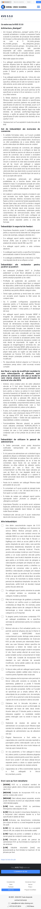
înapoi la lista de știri (8, 860)
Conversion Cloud (30, 882)
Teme (10, 884)
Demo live (11, 890)
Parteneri (11, 887)
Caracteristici (11, 882)
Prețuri (30, 887)
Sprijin (29, 2)
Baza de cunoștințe (19, 2)
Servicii (30, 884)
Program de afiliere (30, 890)
